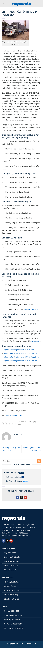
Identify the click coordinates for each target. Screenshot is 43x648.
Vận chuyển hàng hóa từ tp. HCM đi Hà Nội (20, 350)
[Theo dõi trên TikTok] (21, 497)
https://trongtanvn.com (14, 415)
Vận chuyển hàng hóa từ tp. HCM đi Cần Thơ (20, 361)
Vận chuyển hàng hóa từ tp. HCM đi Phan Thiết (21, 357)
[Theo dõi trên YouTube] (25, 497)
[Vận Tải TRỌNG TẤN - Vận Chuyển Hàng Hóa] (21, 3)
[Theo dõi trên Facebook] (17, 497)
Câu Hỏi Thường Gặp (10, 570)
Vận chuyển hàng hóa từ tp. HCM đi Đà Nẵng (20, 353)
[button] (3, 3)
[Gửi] (39, 461)
